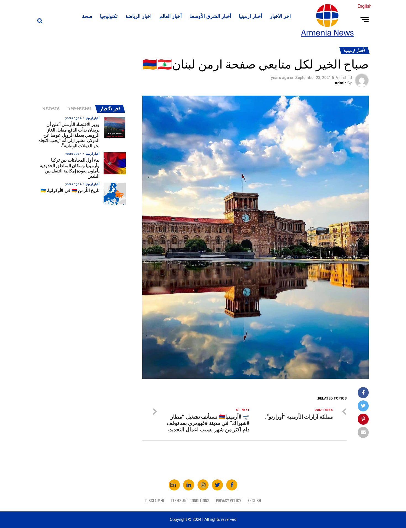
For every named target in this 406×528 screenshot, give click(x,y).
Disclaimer (154, 500)
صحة (87, 15)
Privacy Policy (228, 500)
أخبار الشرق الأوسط (210, 15)
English (254, 500)
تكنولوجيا (109, 15)
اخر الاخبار (280, 15)
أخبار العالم (170, 15)
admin (341, 83)
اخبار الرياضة (138, 15)
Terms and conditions (190, 500)
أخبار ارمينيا (250, 15)
